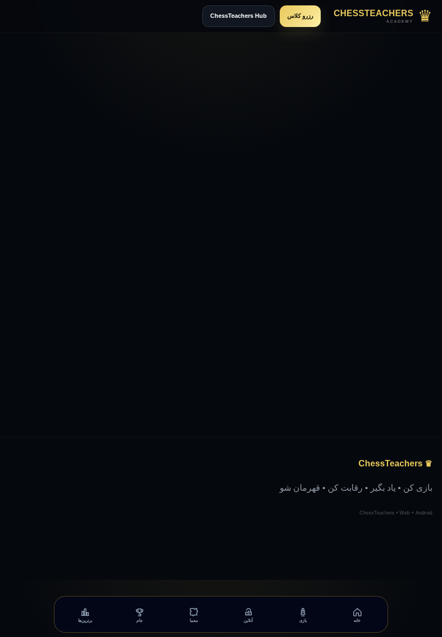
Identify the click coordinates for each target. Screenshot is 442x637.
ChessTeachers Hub (238, 15)
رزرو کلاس (300, 15)
